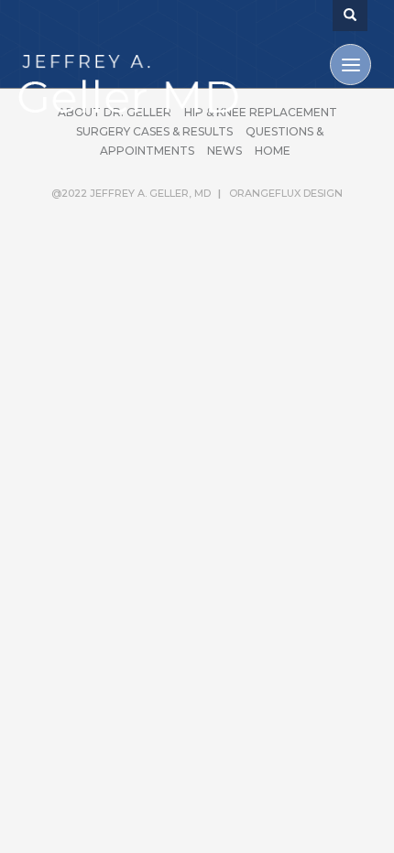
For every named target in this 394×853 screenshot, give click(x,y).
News (224, 150)
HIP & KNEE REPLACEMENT (260, 112)
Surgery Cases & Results (154, 131)
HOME (272, 150)
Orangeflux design (286, 193)
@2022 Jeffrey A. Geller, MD (131, 193)
